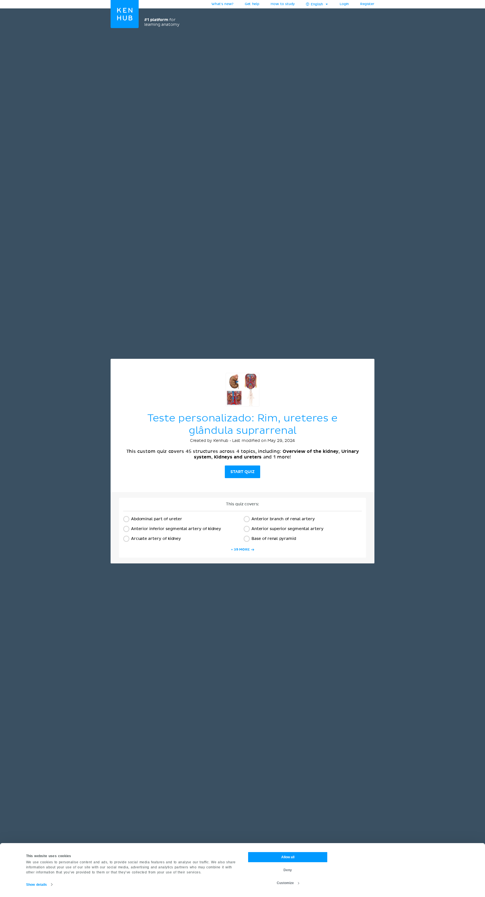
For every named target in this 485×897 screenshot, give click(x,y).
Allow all (287, 857)
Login (344, 4)
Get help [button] (252, 4)
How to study (283, 4)
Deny (287, 870)
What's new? (222, 4)
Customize (285, 883)
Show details (36, 885)
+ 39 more (240, 549)
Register (367, 4)
